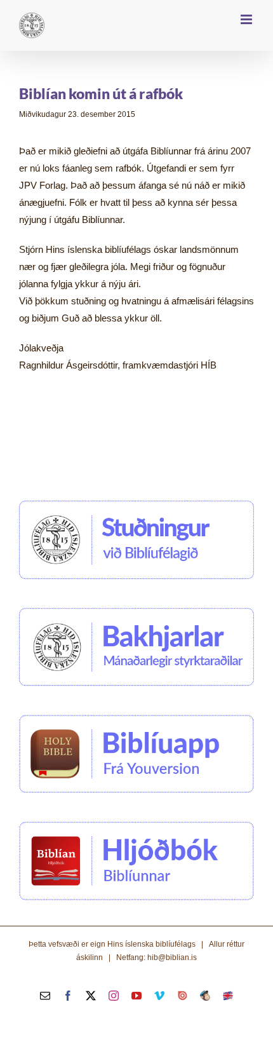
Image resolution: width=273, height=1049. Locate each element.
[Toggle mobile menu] (247, 19)
